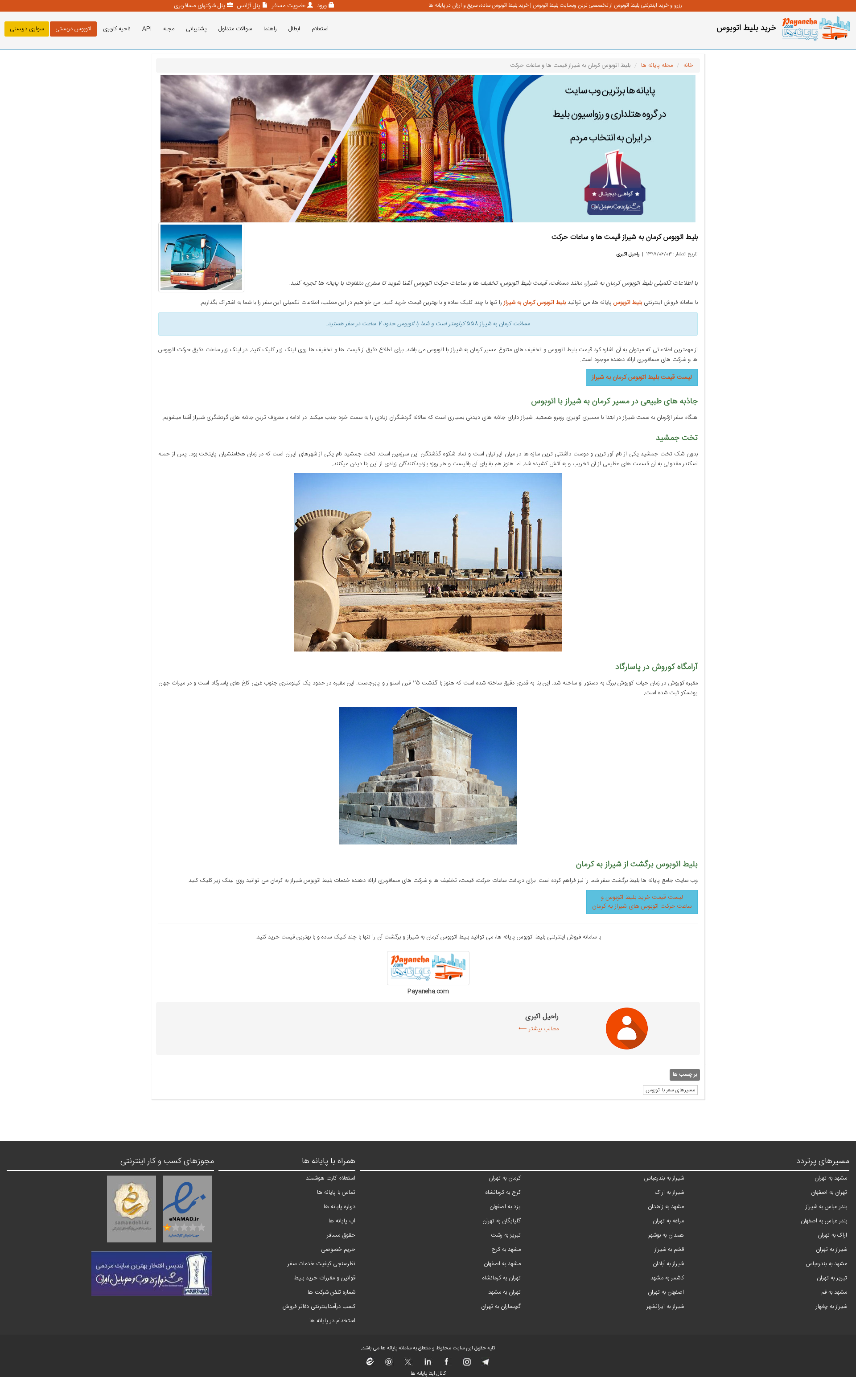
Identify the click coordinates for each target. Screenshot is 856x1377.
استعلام (320, 29)
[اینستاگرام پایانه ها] (465, 1364)
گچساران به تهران (501, 1306)
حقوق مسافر (341, 1235)
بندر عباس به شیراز (826, 1207)
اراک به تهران (832, 1235)
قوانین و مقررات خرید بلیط (324, 1278)
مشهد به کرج (506, 1249)
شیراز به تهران (831, 1249)
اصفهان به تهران (666, 1292)
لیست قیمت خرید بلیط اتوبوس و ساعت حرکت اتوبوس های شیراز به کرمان (642, 902)
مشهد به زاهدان (666, 1207)
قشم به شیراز (669, 1249)
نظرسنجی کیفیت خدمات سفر (321, 1264)
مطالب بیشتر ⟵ (539, 1029)
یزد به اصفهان (505, 1207)
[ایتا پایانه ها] (370, 1364)
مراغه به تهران (668, 1221)
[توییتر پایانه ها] (408, 1364)
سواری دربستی (27, 29)
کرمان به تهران (505, 1178)
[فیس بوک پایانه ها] (446, 1364)
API (147, 29)
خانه (688, 65)
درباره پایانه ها (339, 1207)
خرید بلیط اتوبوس (746, 28)
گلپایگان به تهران (501, 1221)
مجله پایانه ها (657, 65)
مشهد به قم (834, 1292)
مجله (168, 29)
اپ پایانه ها (342, 1221)
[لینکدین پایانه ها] (427, 1364)
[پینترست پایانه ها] (389, 1364)
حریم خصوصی (338, 1249)
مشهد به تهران (831, 1178)
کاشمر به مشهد (667, 1278)
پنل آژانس (247, 6)
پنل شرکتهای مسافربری (199, 6)
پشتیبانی (196, 29)
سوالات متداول (235, 29)
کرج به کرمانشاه (503, 1192)
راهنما (270, 29)
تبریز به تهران (832, 1278)
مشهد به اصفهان (502, 1264)
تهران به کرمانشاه (501, 1278)
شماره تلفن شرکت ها (331, 1292)
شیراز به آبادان (668, 1264)
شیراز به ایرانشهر (665, 1306)
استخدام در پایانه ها (332, 1321)
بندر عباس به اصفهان (824, 1221)
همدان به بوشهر (666, 1235)
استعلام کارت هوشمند (330, 1178)
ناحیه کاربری (117, 29)
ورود (321, 6)
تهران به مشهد (504, 1292)
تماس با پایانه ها (336, 1192)
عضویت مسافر (287, 6)
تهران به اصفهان (829, 1192)
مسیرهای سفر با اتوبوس (670, 1090)
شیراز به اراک (669, 1192)
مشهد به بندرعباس (826, 1264)
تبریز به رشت (506, 1235)
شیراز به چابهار (831, 1306)
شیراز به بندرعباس (664, 1178)
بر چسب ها (685, 1074)
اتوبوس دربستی (73, 29)
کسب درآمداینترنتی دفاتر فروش (319, 1306)
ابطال (294, 29)
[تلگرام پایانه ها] (484, 1364)
